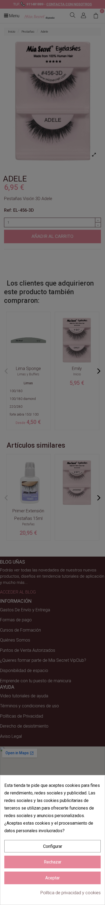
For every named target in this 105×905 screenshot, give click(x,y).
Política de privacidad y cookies (70, 892)
